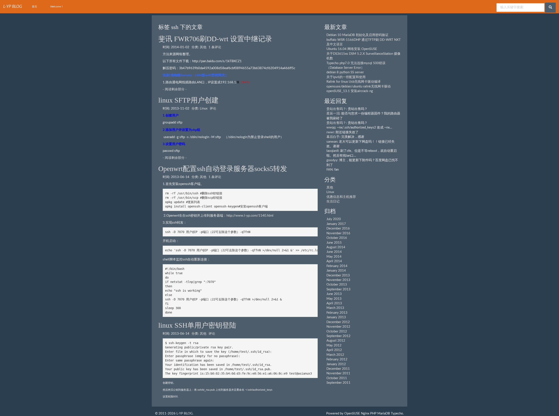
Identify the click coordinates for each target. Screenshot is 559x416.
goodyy (331, 160)
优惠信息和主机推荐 (341, 197)
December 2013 (338, 275)
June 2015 (334, 242)
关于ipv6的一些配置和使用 (346, 77)
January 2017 (336, 224)
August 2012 (335, 340)
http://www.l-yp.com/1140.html (249, 215)
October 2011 (336, 378)
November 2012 (338, 326)
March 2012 (335, 354)
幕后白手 (333, 137)
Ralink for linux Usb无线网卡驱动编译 (353, 81)
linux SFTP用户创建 (188, 100)
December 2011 (338, 368)
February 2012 (336, 359)
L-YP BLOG (184, 413)
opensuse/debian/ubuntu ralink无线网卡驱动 (358, 86)
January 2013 (336, 317)
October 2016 (336, 238)
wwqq (330, 127)
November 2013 (338, 280)
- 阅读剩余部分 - (175, 89)
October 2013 (336, 284)
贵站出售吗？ (336, 109)
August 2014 (335, 247)
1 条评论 (215, 47)
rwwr (330, 132)
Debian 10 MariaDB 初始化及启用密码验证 (357, 35)
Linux (203, 108)
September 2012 (338, 336)
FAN (329, 169)
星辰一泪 (333, 113)
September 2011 (338, 382)
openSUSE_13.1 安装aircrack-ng (349, 91)
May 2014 (334, 256)
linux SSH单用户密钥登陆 (197, 325)
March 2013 (335, 308)
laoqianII (332, 150)
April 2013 (334, 303)
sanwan (331, 141)
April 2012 (334, 350)
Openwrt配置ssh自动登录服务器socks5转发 (222, 169)
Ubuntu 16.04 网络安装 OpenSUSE (351, 49)
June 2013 (334, 294)
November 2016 (338, 233)
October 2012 (336, 331)
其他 (203, 47)
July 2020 (333, 219)
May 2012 (334, 345)
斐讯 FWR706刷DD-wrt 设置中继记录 (215, 39)
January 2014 (336, 270)
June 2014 (334, 251)
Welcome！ (57, 6)
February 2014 (336, 266)
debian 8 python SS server (345, 72)
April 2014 (334, 261)
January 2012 (336, 364)
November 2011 (338, 373)
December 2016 (338, 228)
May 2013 (334, 298)
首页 (34, 6)
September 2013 (338, 289)
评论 (213, 108)
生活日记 (333, 201)
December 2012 (338, 322)
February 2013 (336, 312)
